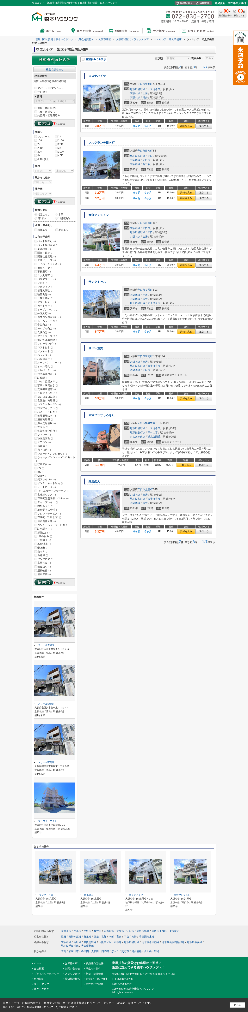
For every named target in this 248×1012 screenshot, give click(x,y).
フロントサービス (49, 513)
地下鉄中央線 (194, 942)
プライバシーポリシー (46, 973)
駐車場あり (45, 528)
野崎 (156, 951)
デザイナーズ (46, 260)
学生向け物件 (93, 968)
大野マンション (97, 215)
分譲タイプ (45, 286)
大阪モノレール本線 (110, 942)
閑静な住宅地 (46, 256)
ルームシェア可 (47, 320)
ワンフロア (45, 559)
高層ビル (44, 562)
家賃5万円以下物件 (96, 978)
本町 (111, 936)
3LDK (61, 151)
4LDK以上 (43, 159)
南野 (134, 936)
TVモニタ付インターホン (53, 490)
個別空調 (44, 574)
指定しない (44, 214)
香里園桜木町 (146, 936)
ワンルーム (43, 136)
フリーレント (46, 302)
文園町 (149, 289)
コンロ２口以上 (47, 396)
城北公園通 (154, 436)
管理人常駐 (45, 290)
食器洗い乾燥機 (47, 400)
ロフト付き (45, 347)
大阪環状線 (87, 945)
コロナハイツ (96, 75)
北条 (96, 936)
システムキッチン (49, 404)
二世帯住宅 (45, 298)
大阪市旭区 (144, 423)
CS (40, 468)
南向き (42, 551)
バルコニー (45, 358)
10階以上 (44, 540)
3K (59, 147)
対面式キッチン (47, 408)
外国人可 (44, 313)
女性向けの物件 (94, 984)
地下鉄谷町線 (137, 89)
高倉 (118, 936)
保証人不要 (45, 267)
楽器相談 (44, 248)
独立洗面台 (45, 438)
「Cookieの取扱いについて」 (40, 1007)
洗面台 (42, 427)
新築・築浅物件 (94, 973)
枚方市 (97, 931)
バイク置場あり (47, 381)
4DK (60, 155)
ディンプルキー (47, 502)
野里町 (87, 936)
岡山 (126, 936)
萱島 (63, 951)
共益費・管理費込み (48, 115)
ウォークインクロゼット (52, 453)
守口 (150, 155)
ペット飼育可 (46, 241)
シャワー (44, 434)
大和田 (95, 951)
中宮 (152, 423)
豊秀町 (149, 83)
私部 (103, 936)
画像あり (42, 229)
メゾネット (45, 351)
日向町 (149, 150)
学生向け (44, 324)
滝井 (145, 97)
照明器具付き (46, 373)
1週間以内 (64, 218)
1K (59, 136)
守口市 (141, 83)
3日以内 (42, 218)
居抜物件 (44, 570)
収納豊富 (44, 464)
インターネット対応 (50, 483)
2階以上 (43, 532)
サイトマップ (41, 984)
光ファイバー (46, 479)
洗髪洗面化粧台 (47, 430)
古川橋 (148, 951)
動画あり (64, 229)
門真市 (77, 931)
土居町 (149, 489)
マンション (57, 88)
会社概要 (39, 968)
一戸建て (42, 91)
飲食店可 (44, 566)
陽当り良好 (45, 252)
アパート (42, 88)
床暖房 (42, 445)
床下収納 (44, 449)
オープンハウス (47, 309)
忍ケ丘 (115, 951)
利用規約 (39, 978)
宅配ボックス (46, 494)
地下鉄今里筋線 (150, 942)
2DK (60, 144)
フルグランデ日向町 (100, 142)
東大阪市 (174, 931)
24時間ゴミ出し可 (49, 517)
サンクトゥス (96, 281)
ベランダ (44, 355)
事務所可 (44, 271)
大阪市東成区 (159, 931)
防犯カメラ (45, 506)
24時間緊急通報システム (53, 498)
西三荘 (146, 164)
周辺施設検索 (72, 978)
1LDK (61, 140)
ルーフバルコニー (49, 362)
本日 (60, 214)
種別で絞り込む (55, 69)
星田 (63, 936)
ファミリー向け (47, 336)
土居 (145, 93)
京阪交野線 (90, 942)
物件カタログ (41, 989)
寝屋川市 (66, 931)
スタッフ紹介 (72, 973)
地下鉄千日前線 (70, 945)
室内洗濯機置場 (47, 339)
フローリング (46, 343)
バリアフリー (46, 279)
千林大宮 (153, 432)
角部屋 (42, 555)
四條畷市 (109, 931)
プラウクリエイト (46, 821)
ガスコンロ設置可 (49, 317)
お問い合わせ (72, 968)
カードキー (45, 305)
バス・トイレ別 (47, 411)
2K (38, 144)
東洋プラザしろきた (100, 415)
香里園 (85, 951)
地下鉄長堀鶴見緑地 (173, 942)
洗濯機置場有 (46, 389)
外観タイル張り (47, 392)
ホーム (37, 963)
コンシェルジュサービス (52, 525)
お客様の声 (71, 963)
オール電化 (45, 366)
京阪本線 (135, 93)
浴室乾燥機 (45, 419)
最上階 (42, 547)
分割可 (42, 283)
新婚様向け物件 (94, 963)
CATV (42, 475)
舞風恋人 (93, 481)
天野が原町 (75, 936)
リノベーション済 (49, 264)
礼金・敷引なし (46, 111)
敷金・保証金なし (47, 107)
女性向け (44, 332)
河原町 (149, 223)
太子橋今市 (154, 89)
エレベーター (46, 370)
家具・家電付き (47, 385)
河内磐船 (137, 951)
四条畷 (105, 951)
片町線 (77, 942)
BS (40, 471)
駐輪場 (42, 377)
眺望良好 (44, 294)
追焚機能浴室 (46, 415)
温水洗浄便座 (46, 423)
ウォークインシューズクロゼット (54, 459)
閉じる (237, 1004)
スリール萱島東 (45, 645)
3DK (39, 151)
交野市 (87, 931)
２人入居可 (45, 275)
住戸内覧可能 (46, 521)
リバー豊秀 (94, 348)
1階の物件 (44, 536)
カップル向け (46, 328)
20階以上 (44, 543)
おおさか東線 (137, 436)
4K (38, 155)
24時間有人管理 (48, 509)
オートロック (46, 487)
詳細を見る (186, 126)
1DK (39, 140)
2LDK (40, 147)
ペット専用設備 (47, 245)
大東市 (120, 931)
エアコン (44, 442)
